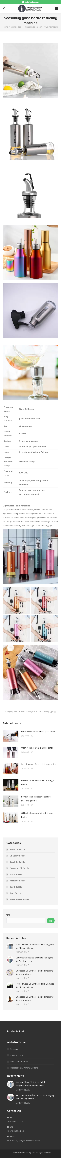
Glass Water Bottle (19, 899)
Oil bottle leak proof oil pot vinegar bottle (37, 815)
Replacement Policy (19, 1061)
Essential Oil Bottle (19, 868)
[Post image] (10, 736)
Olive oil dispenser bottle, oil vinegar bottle (37, 782)
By (35, 712)
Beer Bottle (15, 893)
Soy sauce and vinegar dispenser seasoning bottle (36, 798)
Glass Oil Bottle (17, 849)
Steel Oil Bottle (19, 712)
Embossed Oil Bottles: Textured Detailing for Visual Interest (34, 972)
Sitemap (14, 1049)
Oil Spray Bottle (18, 855)
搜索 (8, 915)
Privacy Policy (16, 1055)
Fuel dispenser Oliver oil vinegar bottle (38, 764)
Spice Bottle (16, 874)
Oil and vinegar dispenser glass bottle (38, 731)
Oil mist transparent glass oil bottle (37, 747)
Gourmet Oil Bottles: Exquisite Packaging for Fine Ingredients (34, 959)
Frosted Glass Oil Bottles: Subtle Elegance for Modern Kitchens (35, 946)
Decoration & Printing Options (24, 1067)
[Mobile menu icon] (56, 8)
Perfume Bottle (18, 880)
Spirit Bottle (16, 887)
